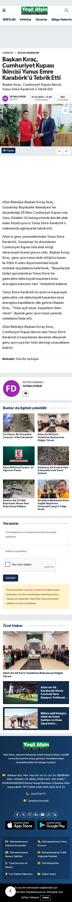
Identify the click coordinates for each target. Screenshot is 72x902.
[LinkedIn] (36, 815)
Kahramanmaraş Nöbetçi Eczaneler (16, 843)
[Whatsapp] (49, 815)
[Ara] (66, 10)
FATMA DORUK (32, 386)
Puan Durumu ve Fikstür (16, 865)
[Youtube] (42, 815)
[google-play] (52, 826)
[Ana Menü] (4, 10)
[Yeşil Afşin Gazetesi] (34, 10)
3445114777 (38, 794)
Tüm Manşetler (50, 863)
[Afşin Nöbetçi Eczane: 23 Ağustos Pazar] (19, 455)
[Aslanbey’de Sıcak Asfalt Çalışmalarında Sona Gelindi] (53, 455)
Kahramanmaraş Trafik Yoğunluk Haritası (52, 854)
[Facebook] (17, 815)
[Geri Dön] (10, 891)
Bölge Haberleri (28, 53)
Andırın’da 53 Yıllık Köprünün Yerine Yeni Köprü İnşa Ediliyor (16, 503)
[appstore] (19, 826)
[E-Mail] (25, 394)
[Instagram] (30, 815)
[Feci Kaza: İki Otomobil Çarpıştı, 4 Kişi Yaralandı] (19, 422)
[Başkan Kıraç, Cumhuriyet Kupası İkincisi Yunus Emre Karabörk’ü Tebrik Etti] (36, 125)
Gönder (10, 577)
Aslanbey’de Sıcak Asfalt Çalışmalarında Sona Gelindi (53, 470)
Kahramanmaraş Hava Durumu (52, 843)
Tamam (45, 898)
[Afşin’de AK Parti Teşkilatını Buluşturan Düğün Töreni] (53, 422)
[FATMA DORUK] (11, 388)
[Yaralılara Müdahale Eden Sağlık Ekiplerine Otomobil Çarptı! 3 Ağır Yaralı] (53, 488)
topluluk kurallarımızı (34, 590)
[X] (23, 815)
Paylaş (10, 150)
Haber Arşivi (49, 874)
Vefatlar (25, 19)
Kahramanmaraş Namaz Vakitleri (16, 854)
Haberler (7, 53)
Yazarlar (41, 19)
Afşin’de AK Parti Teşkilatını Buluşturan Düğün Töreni (51, 437)
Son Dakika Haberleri (21, 874)
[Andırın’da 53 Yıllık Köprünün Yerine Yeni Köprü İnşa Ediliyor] (19, 488)
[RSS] (55, 815)
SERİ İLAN (9, 19)
